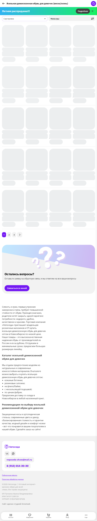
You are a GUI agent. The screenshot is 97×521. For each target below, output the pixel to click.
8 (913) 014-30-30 (18, 465)
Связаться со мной (17, 288)
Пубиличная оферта (9, 475)
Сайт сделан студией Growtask (16, 504)
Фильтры (55, 19)
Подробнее (83, 11)
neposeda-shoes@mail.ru (19, 459)
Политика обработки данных (13, 479)
